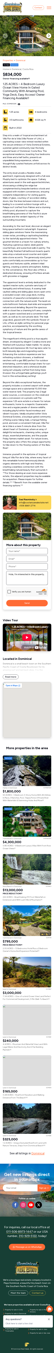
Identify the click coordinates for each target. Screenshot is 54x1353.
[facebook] (15, 1205)
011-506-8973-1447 (19, 1231)
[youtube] (31, 1205)
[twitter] (38, 1205)
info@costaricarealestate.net (33, 502)
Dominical (20, 60)
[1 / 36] (27, 35)
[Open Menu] (49, 7)
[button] (48, 35)
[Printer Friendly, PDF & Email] (19, 104)
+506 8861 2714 (27, 505)
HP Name (3, 1166)
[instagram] (23, 1205)
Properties (8, 60)
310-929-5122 (28, 1236)
